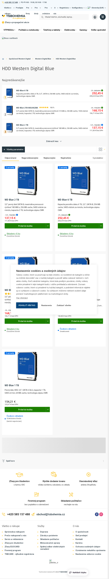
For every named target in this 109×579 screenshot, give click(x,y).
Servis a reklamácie (14, 539)
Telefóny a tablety (51, 30)
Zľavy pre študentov (14, 543)
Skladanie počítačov (49, 539)
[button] (97, 8)
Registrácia (64, 8)
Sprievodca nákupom (15, 532)
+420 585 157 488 (11, 2)
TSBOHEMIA (64, 572)
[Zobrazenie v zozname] (101, 149)
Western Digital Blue (43, 59)
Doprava (44, 532)
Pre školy (36, 9)
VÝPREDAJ (9, 30)
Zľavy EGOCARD (12, 546)
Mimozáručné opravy (50, 543)
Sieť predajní (81, 535)
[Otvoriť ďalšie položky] (48, 225)
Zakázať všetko (64, 305)
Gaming (83, 30)
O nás (54, 9)
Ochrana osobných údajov (88, 546)
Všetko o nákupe (7, 9)
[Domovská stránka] (3, 59)
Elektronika (69, 30)
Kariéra (79, 543)
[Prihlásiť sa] (95, 17)
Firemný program (13, 550)
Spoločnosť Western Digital (19, 59)
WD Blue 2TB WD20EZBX (27, 108)
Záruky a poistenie (49, 535)
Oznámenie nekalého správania (90, 550)
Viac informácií (22, 298)
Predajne (19, 8)
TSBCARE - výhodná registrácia (19, 554)
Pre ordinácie (46, 9)
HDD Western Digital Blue (66, 59)
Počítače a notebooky (29, 30)
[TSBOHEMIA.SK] (13, 17)
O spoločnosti (82, 532)
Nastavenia (46, 305)
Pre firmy (28, 9)
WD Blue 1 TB (12, 385)
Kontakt (79, 539)
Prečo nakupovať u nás (15, 535)
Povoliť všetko (27, 305)
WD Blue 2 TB (22, 125)
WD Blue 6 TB (22, 90)
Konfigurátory (77, 8)
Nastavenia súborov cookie (88, 554)
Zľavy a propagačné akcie (17, 22)
